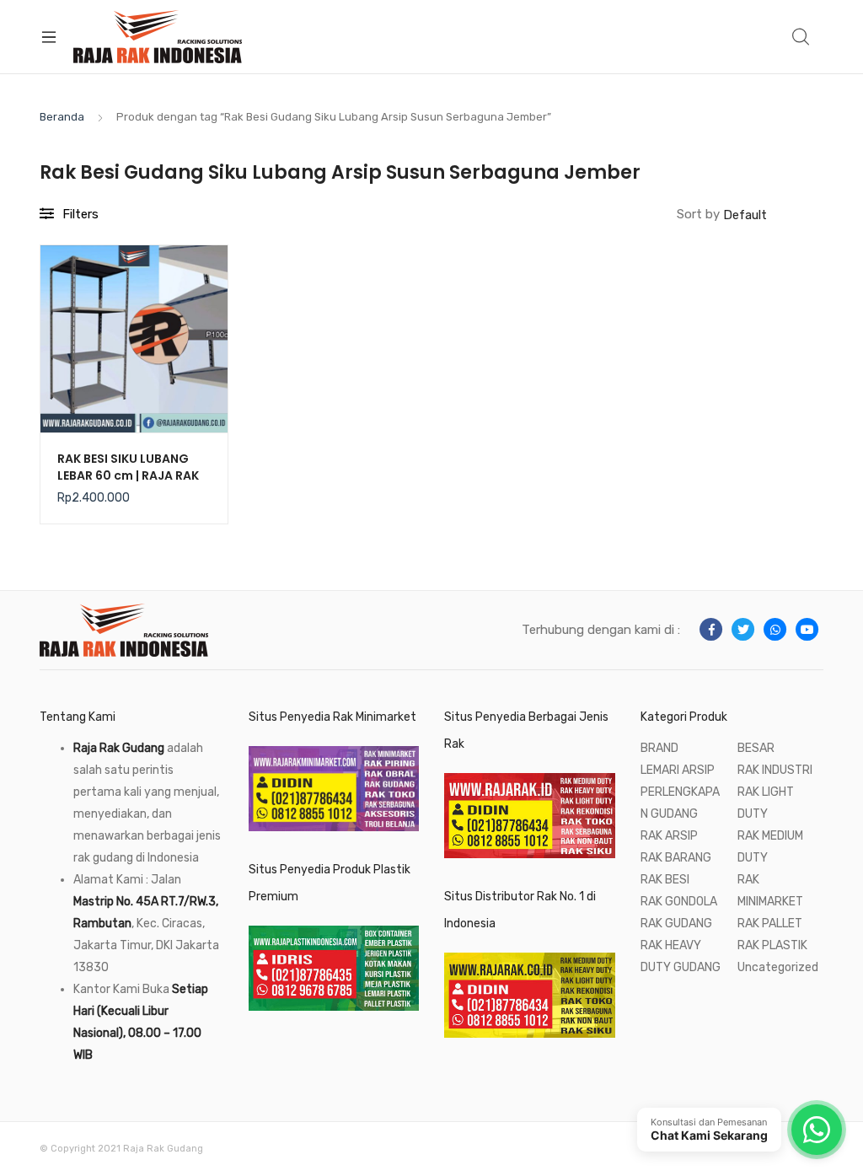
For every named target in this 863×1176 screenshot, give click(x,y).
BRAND (659, 748)
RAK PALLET (769, 923)
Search (801, 37)
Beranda (62, 116)
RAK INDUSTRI (774, 770)
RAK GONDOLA (679, 901)
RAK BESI (665, 880)
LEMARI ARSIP (678, 770)
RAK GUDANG (676, 923)
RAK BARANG (676, 858)
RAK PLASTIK (772, 945)
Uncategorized (777, 967)
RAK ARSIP (669, 836)
